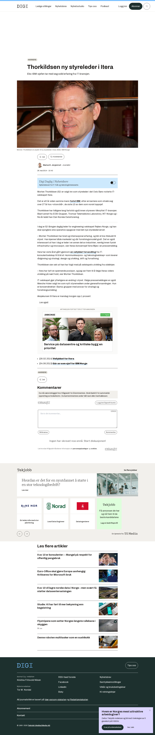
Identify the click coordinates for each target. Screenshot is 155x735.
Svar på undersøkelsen (112, 727)
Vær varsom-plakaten (55, 699)
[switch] (113, 182)
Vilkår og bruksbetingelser (112, 687)
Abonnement (23, 708)
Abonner (136, 6)
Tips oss (131, 665)
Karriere (32, 60)
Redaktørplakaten (79, 699)
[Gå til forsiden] (22, 6)
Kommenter (57, 157)
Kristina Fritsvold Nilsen (29, 680)
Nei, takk (130, 727)
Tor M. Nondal (24, 690)
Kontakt (21, 715)
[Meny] (146, 6)
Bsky (60, 692)
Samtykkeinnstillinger (110, 682)
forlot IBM (75, 201)
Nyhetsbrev (105, 677)
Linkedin (62, 687)
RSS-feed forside (67, 677)
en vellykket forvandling (83, 252)
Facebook (63, 682)
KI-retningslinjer (107, 692)
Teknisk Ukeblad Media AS (39, 725)
